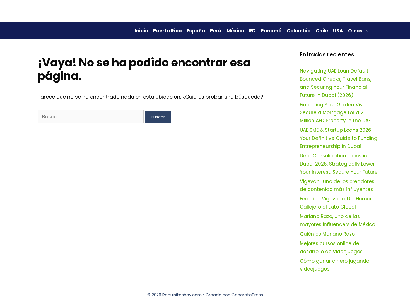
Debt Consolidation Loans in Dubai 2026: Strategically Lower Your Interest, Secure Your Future (339, 163)
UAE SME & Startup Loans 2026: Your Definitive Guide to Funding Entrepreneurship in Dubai (338, 138)
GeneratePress (247, 295)
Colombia (299, 30)
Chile (322, 30)
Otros (355, 30)
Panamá (271, 30)
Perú (215, 30)
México (235, 30)
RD (252, 30)
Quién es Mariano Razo (327, 234)
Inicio (141, 30)
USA (338, 30)
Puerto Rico (167, 30)
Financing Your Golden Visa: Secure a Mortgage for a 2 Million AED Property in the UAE (335, 112)
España (196, 30)
